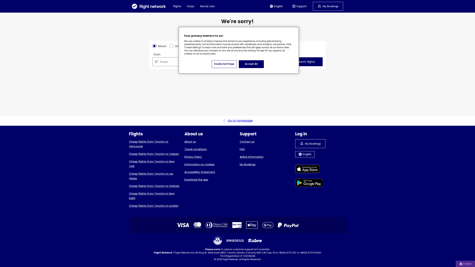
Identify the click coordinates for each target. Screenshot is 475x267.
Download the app (196, 180)
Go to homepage (240, 120)
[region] (238, 50)
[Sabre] (255, 240)
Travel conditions (195, 149)
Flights (177, 6)
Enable (467, 263)
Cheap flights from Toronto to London (153, 206)
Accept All (251, 63)
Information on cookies (199, 164)
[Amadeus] (235, 240)
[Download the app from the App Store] (309, 169)
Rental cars (207, 6)
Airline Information (251, 157)
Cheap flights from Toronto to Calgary (154, 154)
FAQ (242, 149)
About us (190, 142)
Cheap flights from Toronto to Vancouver (148, 144)
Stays (190, 6)
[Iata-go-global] (217, 240)
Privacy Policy (193, 157)
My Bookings (247, 164)
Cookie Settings (224, 63)
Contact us (247, 142)
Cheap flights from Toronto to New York (151, 164)
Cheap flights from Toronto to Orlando (154, 186)
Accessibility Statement (199, 172)
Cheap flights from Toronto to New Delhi (151, 196)
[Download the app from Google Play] (309, 183)
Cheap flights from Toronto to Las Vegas (151, 176)
